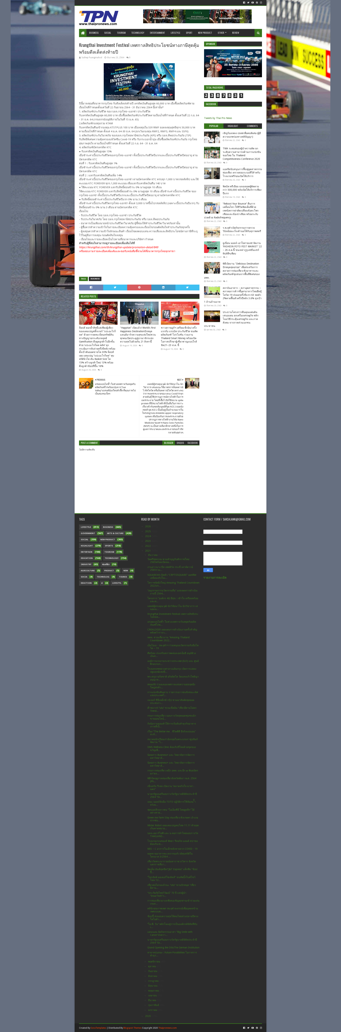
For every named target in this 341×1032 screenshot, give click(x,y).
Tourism (121, 32)
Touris (123, 577)
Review (235, 32)
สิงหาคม (153, 976)
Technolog (103, 577)
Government (88, 533)
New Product (205, 32)
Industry (86, 564)
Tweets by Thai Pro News (218, 118)
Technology (137, 32)
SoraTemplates (98, 1027)
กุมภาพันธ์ (154, 1005)
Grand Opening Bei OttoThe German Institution (173, 947)
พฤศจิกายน (154, 961)
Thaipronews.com (167, 1027)
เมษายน (153, 995)
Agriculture (88, 571)
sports (109, 546)
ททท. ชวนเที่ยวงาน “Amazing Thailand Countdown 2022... (168, 639)
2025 (148, 531)
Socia (84, 577)
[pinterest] (257, 2)
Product (109, 571)
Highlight (87, 546)
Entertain (86, 552)
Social (107, 32)
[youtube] (253, 2)
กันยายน (153, 971)
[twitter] (248, 2)
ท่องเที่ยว (106, 564)
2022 (148, 545)
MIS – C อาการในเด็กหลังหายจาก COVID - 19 (172, 848)
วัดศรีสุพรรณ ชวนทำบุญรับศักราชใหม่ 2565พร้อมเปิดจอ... (168, 561)
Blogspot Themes (132, 1027)
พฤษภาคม (154, 990)
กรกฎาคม (153, 980)
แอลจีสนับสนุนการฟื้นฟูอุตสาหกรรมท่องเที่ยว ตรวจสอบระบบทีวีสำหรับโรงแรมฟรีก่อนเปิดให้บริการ (242, 173)
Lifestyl (116, 583)
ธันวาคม (153, 555)
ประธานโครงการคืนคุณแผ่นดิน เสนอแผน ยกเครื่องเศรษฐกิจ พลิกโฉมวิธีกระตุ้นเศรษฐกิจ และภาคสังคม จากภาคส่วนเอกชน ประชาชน (231, 319)
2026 (148, 526)
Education (87, 558)
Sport (189, 32)
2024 (148, 536)
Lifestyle (175, 32)
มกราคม (153, 1010)
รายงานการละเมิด (215, 577)
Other (221, 32)
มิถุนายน (153, 985)
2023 (148, 541)
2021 (148, 550)
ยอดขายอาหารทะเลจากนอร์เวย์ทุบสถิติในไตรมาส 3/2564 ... (170, 855)
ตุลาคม (152, 966)
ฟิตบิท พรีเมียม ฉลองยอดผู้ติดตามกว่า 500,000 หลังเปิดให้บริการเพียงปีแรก (242, 190)
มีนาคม (152, 1000)
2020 (148, 1016)
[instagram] (260, 2)
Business (94, 32)
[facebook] (244, 2)
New (125, 571)
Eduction (86, 583)
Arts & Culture (115, 533)
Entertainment (157, 32)
